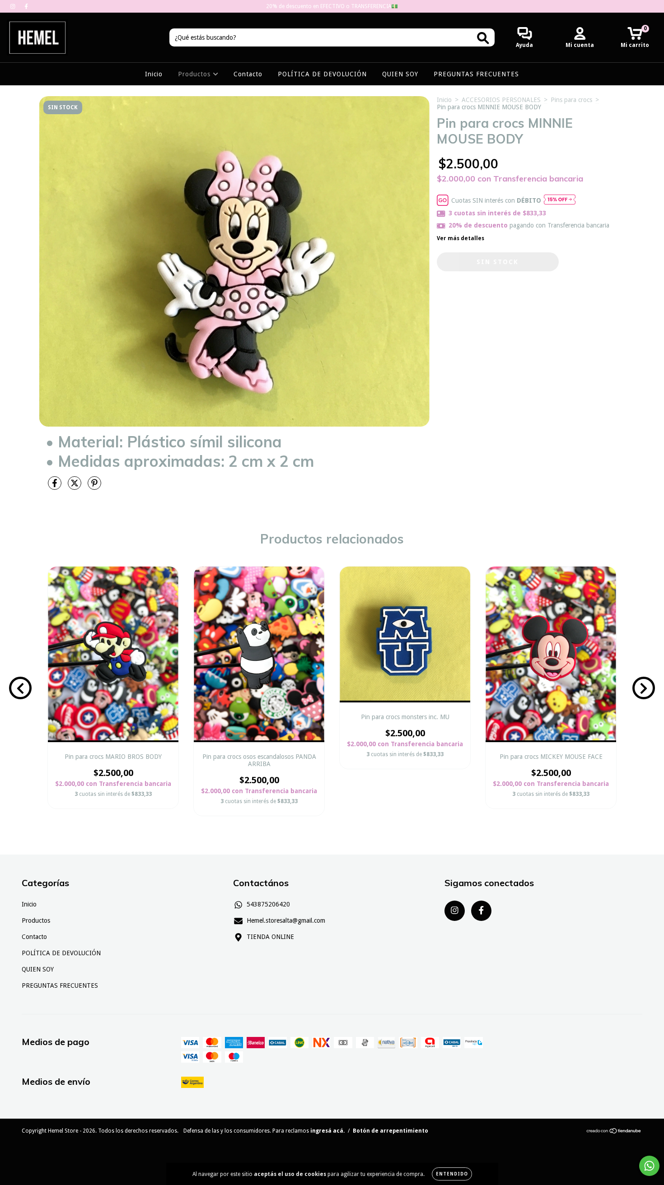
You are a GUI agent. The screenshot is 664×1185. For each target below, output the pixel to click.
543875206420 (268, 904)
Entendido (452, 1173)
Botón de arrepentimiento (390, 1131)
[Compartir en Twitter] (75, 486)
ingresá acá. (327, 1131)
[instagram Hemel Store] (13, 6)
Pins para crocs (571, 99)
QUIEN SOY (400, 74)
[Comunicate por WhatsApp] (649, 1166)
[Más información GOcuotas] (559, 200)
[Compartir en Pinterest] (94, 486)
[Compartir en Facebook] (55, 486)
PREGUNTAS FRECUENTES (476, 74)
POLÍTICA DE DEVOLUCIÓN (322, 74)
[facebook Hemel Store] (26, 6)
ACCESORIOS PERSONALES (501, 99)
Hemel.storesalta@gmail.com (286, 920)
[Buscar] (483, 38)
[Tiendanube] (614, 1132)
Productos (195, 74)
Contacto (248, 74)
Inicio (154, 74)
